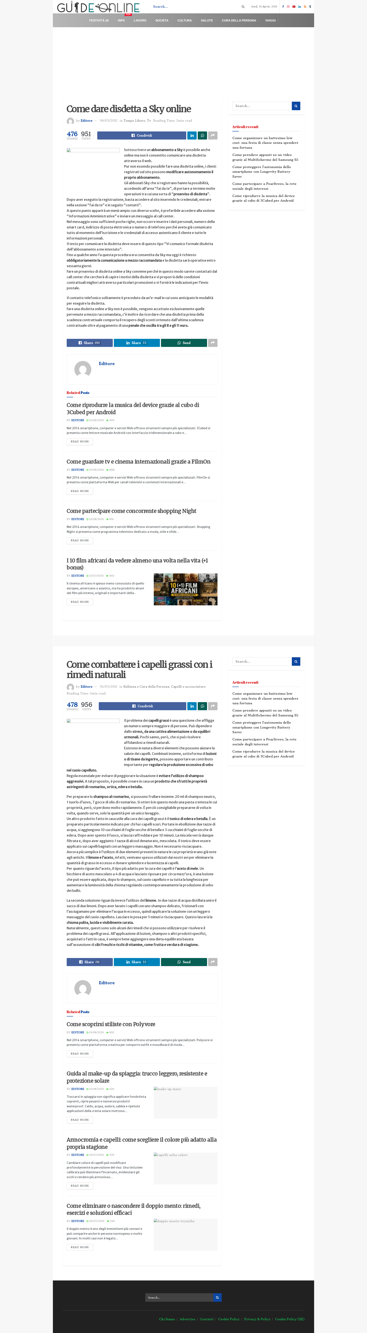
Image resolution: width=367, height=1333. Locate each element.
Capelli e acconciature (188, 686)
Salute (207, 20)
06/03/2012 (108, 120)
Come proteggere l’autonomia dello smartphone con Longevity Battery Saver (261, 171)
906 (111, 420)
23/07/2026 (96, 575)
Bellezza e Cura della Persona (146, 686)
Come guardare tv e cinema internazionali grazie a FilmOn (138, 461)
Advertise (187, 1319)
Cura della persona (239, 20)
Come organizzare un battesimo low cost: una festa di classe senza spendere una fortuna (265, 143)
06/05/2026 (96, 1221)
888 (111, 469)
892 (111, 1032)
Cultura (185, 20)
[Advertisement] (183, 59)
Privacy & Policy (257, 1319)
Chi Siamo (167, 1319)
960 (111, 575)
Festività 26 (99, 20)
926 (111, 1089)
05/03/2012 (108, 686)
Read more (80, 441)
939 (111, 1154)
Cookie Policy (229, 1319)
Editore (86, 120)
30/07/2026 (96, 1154)
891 (111, 519)
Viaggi (270, 20)
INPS (124, 18)
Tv (149, 120)
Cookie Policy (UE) (290, 1319)
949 (112, 1221)
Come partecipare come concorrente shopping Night (131, 511)
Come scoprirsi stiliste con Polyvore (111, 1024)
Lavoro (140, 20)
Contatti (206, 1319)
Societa (161, 20)
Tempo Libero (134, 120)
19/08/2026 (96, 420)
